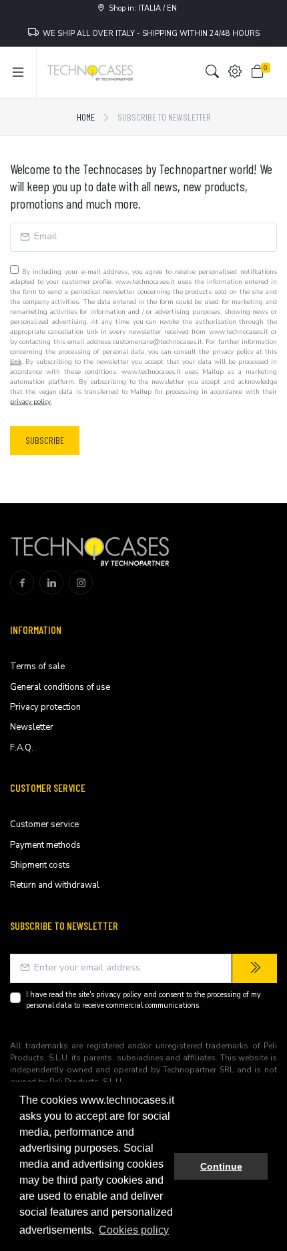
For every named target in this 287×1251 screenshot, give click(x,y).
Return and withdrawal (54, 885)
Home (86, 117)
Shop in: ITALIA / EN (141, 8)
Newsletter (31, 727)
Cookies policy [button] (134, 1230)
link (15, 362)
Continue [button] (221, 1166)
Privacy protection (45, 707)
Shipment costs (40, 865)
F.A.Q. (21, 748)
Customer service (44, 824)
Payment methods (45, 845)
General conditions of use (60, 687)
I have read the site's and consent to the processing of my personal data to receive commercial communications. (143, 1000)
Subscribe (44, 440)
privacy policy (30, 402)
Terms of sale (37, 666)
